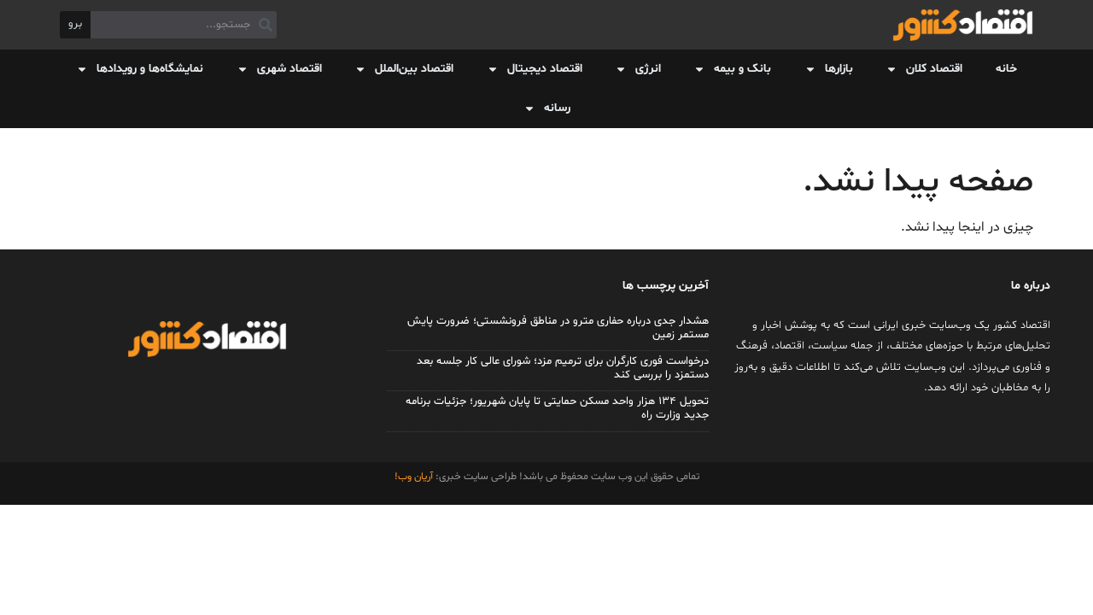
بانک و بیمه (742, 69)
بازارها (839, 69)
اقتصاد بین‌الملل (414, 69)
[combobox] (184, 24)
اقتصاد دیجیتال (544, 69)
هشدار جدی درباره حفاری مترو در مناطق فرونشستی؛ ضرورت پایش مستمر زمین (558, 328)
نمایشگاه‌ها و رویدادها (149, 69)
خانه (1006, 69)
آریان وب (415, 476)
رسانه (557, 108)
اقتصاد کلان (934, 69)
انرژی (648, 69)
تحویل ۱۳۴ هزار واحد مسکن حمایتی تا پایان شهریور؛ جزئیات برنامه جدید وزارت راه (557, 408)
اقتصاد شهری (289, 69)
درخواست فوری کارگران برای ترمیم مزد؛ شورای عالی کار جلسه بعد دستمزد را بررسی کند (563, 368)
